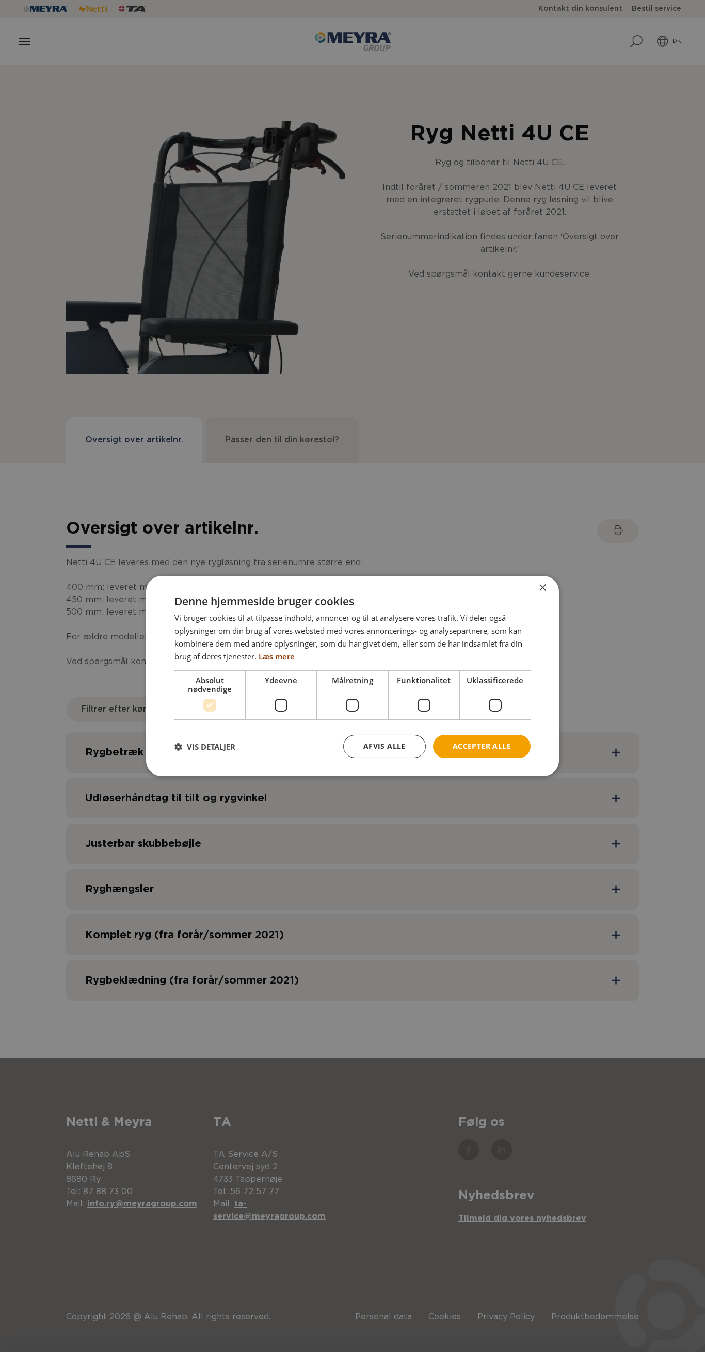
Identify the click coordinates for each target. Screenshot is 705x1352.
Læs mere (277, 656)
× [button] (542, 588)
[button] (204, 746)
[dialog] (352, 676)
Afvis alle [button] (384, 746)
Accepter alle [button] (482, 746)
